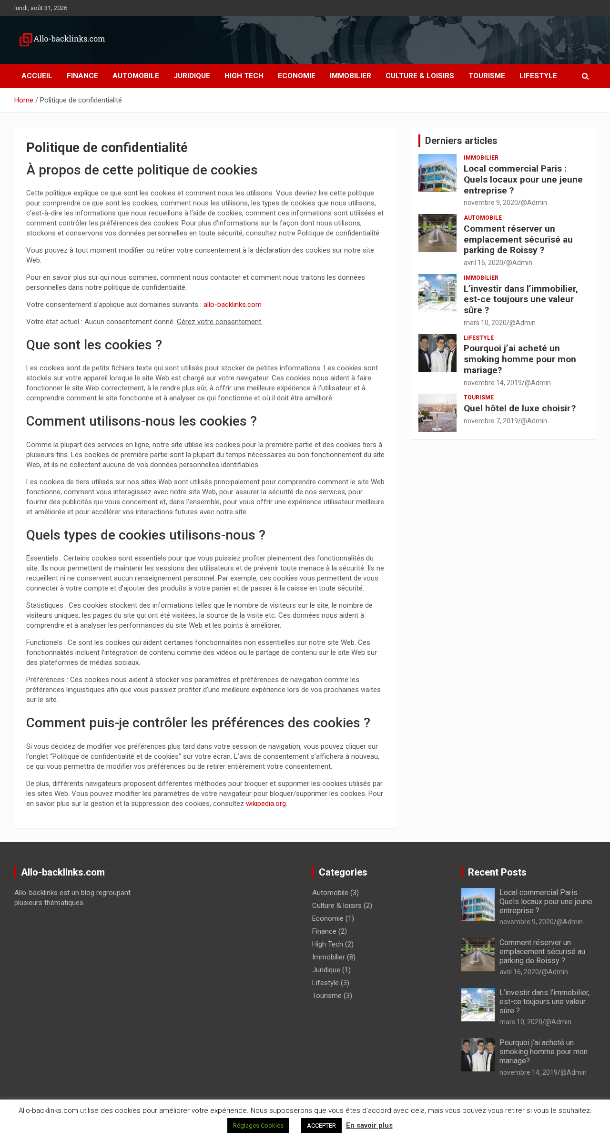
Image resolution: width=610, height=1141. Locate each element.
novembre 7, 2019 (491, 421)
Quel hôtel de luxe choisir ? (520, 408)
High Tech (244, 75)
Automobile (135, 75)
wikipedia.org (266, 803)
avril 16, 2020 (483, 262)
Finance (82, 75)
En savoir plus (369, 1125)
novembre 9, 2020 (491, 202)
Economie (296, 75)
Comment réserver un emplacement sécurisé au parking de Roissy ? (518, 239)
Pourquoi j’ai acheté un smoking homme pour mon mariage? (520, 359)
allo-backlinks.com (232, 304)
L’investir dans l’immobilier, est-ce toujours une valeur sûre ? (521, 299)
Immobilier (350, 75)
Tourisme (486, 75)
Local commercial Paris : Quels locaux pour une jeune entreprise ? (523, 179)
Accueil (36, 75)
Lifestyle (538, 75)
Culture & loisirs (420, 75)
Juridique (191, 75)
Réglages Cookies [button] (258, 1125)
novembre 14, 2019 (493, 383)
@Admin (534, 202)
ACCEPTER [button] (321, 1125)
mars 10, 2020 (485, 322)
